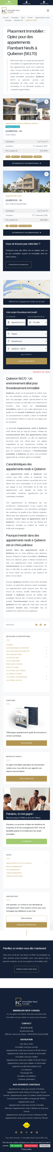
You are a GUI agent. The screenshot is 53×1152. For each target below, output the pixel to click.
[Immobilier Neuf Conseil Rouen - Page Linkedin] (21, 1132)
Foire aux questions (14, 876)
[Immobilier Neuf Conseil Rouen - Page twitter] (32, 1132)
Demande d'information (26, 925)
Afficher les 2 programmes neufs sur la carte (26, 301)
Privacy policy (26, 1149)
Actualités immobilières (26, 1076)
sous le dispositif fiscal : (36, 317)
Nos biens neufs (26, 1044)
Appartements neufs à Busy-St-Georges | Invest (26, 1092)
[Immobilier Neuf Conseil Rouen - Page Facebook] (16, 1132)
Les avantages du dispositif (17, 648)
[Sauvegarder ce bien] (46, 102)
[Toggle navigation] (48, 10)
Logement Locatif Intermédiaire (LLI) (26, 1066)
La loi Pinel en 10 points (16, 670)
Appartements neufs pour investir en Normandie (26, 1053)
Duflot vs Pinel (12, 667)
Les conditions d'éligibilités (17, 651)
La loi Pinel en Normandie (16, 677)
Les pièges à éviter (14, 674)
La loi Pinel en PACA (14, 680)
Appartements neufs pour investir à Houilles (26, 1105)
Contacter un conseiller (18, 264)
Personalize (45, 1146)
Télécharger (26, 743)
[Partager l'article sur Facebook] (36, 625)
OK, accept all (16, 1146)
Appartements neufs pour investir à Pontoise (26, 1089)
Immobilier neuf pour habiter (26, 1057)
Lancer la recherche (26, 361)
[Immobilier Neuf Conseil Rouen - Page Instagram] (26, 1132)
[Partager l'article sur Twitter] (45, 625)
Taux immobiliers (13, 870)
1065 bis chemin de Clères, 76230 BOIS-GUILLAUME (26, 1034)
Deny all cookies (31, 1146)
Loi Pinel (9, 645)
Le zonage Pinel (12, 658)
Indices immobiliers (14, 866)
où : (7, 328)
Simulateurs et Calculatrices (19, 863)
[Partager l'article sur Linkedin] (41, 625)
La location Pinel (13, 661)
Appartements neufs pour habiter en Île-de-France (26, 1060)
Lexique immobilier (14, 873)
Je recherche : (11, 317)
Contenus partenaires (26, 1079)
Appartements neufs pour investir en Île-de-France (26, 1050)
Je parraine (26, 841)
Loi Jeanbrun (26, 1070)
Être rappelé (26, 918)
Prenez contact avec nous (26, 969)
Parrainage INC (26, 1073)
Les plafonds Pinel (14, 654)
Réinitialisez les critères (41, 372)
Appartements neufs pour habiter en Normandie (27, 1063)
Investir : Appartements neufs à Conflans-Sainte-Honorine (26, 1095)
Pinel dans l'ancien (14, 664)
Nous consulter (27, 779)
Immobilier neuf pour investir (26, 1047)
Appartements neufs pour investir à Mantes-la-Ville (26, 1115)
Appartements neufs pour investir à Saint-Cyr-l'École (26, 1118)
